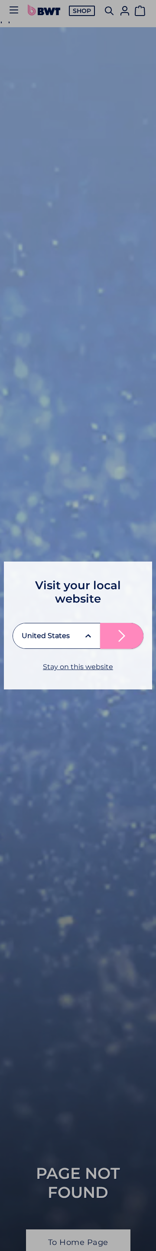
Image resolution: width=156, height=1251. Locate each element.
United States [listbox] (46, 636)
